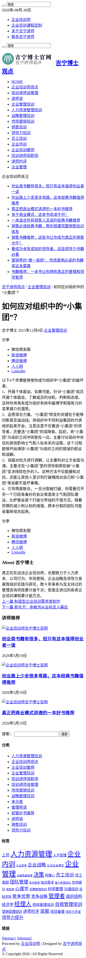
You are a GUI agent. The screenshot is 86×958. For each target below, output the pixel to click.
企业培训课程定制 (26, 25)
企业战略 (37, 864)
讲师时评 (19, 161)
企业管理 (19, 167)
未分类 (17, 802)
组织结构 (74, 896)
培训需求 (47, 882)
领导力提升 (12, 917)
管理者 (56, 896)
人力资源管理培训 (26, 110)
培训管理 (34, 882)
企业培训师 (21, 20)
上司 (6, 855)
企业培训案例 (22, 150)
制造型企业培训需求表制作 (31, 601)
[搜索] (4, 5)
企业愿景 (21, 865)
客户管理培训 (63, 882)
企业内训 (19, 144)
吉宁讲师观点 (13, 287)
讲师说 (17, 99)
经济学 (7, 905)
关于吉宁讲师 (22, 31)
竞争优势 (21, 896)
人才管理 (59, 855)
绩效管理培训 (43, 905)
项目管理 (57, 911)
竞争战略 (39, 896)
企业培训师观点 (24, 87)
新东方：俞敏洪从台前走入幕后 (35, 607)
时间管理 (55, 889)
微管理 (10, 889)
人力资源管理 (31, 854)
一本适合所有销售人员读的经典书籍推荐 (45, 220)
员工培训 (19, 138)
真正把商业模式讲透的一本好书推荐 (42, 209)
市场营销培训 (22, 121)
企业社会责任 (55, 865)
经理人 (23, 904)
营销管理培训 (12, 912)
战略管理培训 (22, 116)
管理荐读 (19, 807)
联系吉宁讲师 (22, 37)
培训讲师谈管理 (24, 93)
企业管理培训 (22, 104)
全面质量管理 (24, 875)
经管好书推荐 (22, 813)
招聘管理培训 (38, 889)
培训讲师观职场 (24, 156)
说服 (44, 911)
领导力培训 (21, 133)
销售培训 (19, 127)
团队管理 (19, 882)
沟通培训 (71, 889)
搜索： (7, 734)
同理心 (50, 875)
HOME (17, 82)
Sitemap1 (9, 938)
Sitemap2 (25, 938)
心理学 (22, 888)
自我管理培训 (68, 904)
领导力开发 (73, 912)
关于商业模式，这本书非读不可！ (40, 215)
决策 (38, 875)
